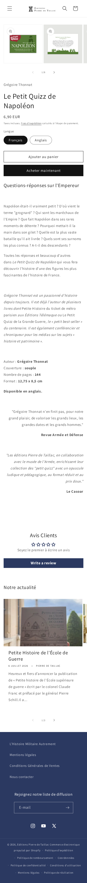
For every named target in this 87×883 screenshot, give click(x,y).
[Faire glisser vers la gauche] (33, 72)
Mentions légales (23, 755)
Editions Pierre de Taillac (33, 844)
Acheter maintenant (44, 170)
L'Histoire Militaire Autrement (33, 744)
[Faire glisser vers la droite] (54, 72)
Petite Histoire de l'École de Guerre (38, 655)
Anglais (41, 140)
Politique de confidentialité (28, 865)
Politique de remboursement (35, 858)
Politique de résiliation (58, 872)
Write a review (43, 563)
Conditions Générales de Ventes (35, 765)
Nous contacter (22, 777)
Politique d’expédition (59, 850)
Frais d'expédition (31, 123)
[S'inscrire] (67, 807)
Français (15, 140)
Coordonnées (66, 858)
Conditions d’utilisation (65, 865)
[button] (9, 8)
